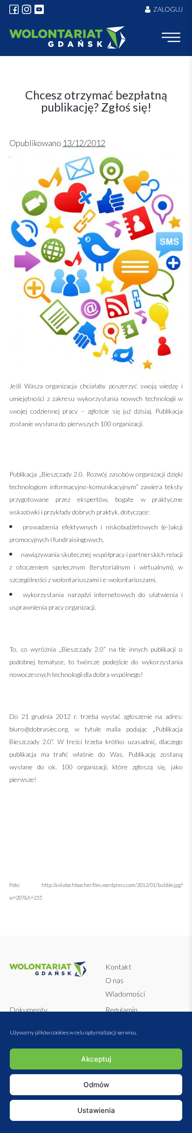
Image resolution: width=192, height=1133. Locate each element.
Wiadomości (125, 993)
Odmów (96, 1084)
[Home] (67, 37)
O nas (114, 980)
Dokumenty (28, 1009)
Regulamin (121, 1009)
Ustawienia (96, 1110)
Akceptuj (96, 1059)
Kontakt (118, 966)
